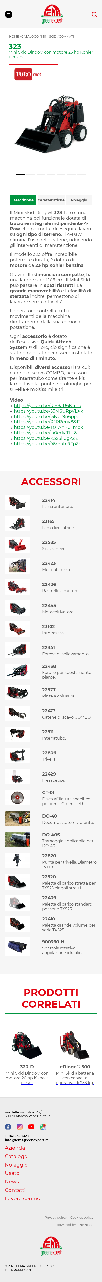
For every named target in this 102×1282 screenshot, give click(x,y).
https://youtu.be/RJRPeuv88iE (47, 422)
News (12, 1182)
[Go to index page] (52, 14)
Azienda (15, 1148)
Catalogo (30, 36)
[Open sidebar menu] (8, 14)
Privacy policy (56, 1217)
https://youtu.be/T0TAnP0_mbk (48, 427)
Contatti (15, 1190)
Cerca (94, 14)
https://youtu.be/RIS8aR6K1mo (47, 405)
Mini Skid (48, 36)
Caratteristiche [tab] (51, 200)
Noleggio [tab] (79, 200)
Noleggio (16, 1165)
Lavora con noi (23, 1198)
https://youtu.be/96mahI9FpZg (48, 443)
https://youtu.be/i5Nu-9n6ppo (46, 416)
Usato (12, 1173)
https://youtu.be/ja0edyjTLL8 (45, 433)
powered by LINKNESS (75, 1224)
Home (14, 36)
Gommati (66, 36)
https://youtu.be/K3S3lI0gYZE (46, 438)
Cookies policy (81, 1217)
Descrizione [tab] (23, 200)
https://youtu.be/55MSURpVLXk (48, 411)
